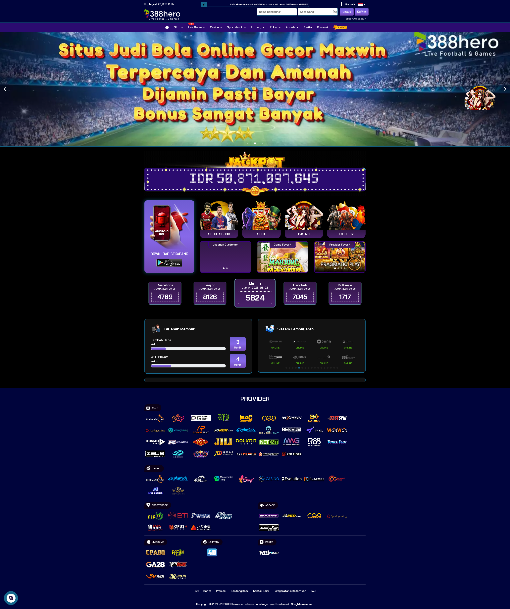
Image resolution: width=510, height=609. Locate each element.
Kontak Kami (261, 591)
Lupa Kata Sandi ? (356, 18)
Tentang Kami (239, 591)
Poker (274, 27)
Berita (308, 27)
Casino (214, 27)
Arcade (290, 27)
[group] (340, 257)
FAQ (313, 591)
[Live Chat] (482, 97)
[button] (5, 89)
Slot (177, 27)
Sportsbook (235, 27)
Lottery (256, 27)
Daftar (361, 11)
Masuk (346, 12)
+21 (196, 591)
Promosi (322, 27)
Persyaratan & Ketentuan (290, 591)
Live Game (195, 27)
